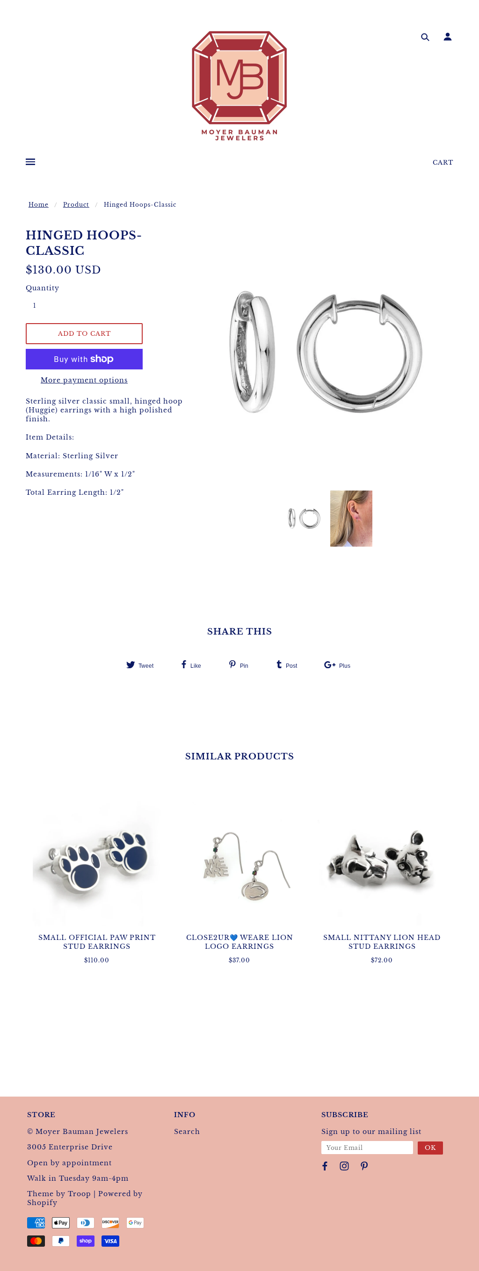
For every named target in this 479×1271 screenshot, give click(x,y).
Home (39, 204)
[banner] (239, 85)
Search (187, 1131)
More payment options (84, 380)
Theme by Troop (59, 1194)
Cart (443, 162)
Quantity (40, 288)
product (76, 204)
